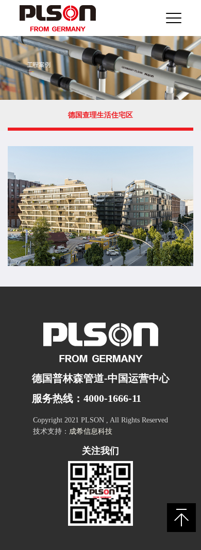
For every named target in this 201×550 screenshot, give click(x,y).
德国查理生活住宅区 (100, 115)
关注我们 (100, 451)
